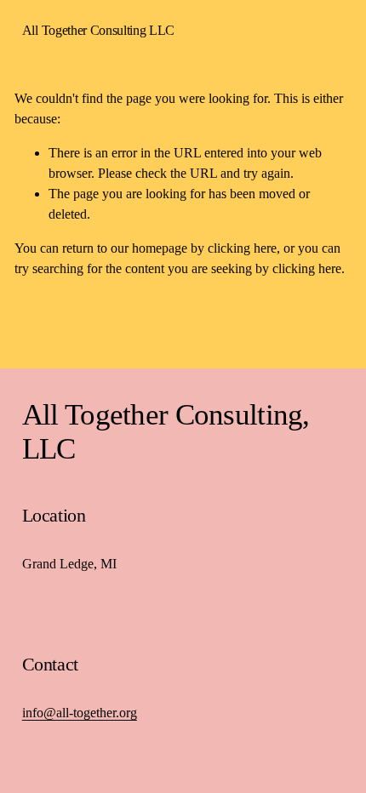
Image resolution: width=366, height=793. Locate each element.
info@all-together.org (79, 712)
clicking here (242, 248)
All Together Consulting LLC (98, 30)
